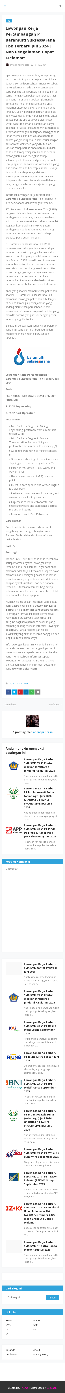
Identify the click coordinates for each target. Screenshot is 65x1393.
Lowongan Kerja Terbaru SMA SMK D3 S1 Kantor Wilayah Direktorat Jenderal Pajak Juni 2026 (40, 996)
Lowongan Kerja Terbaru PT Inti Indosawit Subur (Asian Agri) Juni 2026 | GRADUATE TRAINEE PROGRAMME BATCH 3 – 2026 (40, 1120)
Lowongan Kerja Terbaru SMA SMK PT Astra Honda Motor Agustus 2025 (40, 1245)
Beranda (10, 1349)
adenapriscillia (21, 64)
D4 (34, 1329)
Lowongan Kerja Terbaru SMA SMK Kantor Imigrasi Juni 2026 (40, 967)
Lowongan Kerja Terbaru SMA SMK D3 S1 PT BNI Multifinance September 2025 (40, 1085)
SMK (25, 683)
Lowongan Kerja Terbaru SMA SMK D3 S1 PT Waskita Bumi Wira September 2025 (41, 1152)
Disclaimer (11, 1354)
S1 (14, 683)
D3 (10, 683)
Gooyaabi (51, 1387)
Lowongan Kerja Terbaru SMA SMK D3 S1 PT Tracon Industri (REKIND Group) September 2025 (40, 1178)
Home (9, 1320)
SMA (19, 683)
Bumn (36, 1320)
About (36, 1349)
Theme (24, 1387)
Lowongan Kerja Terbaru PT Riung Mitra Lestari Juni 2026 (41, 1056)
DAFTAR (11, 545)
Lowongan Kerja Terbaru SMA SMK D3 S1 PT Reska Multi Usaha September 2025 (40, 1027)
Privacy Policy (40, 1354)
